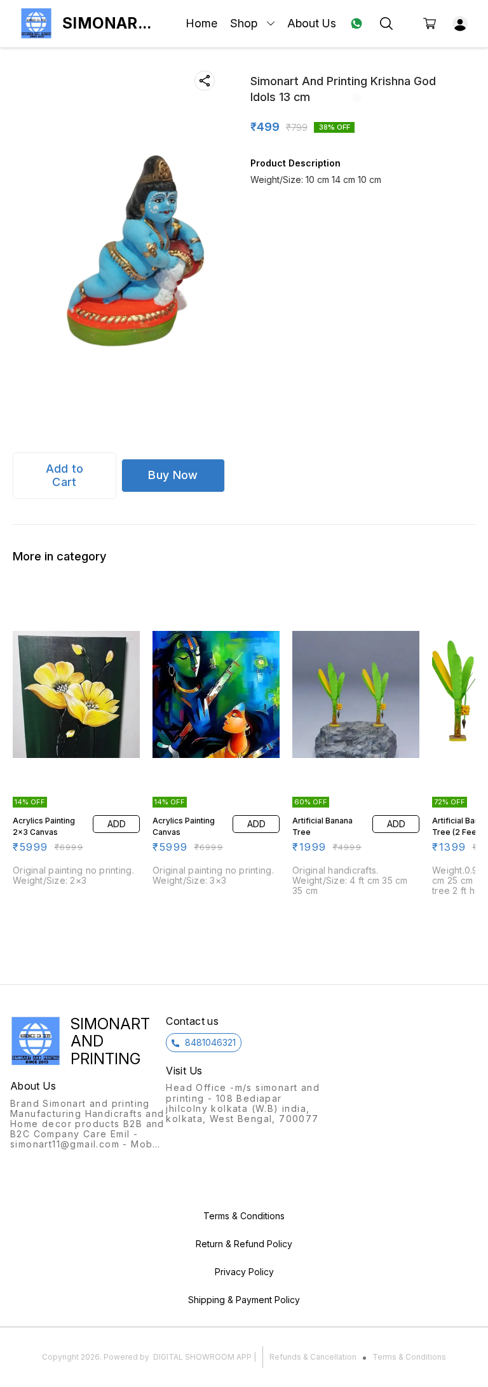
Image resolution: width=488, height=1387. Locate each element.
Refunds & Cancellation (312, 1357)
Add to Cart (65, 475)
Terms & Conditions (409, 1357)
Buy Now (173, 475)
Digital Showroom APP (202, 1357)
